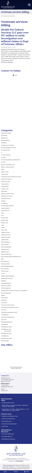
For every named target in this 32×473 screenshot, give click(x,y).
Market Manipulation (6, 247)
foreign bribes (4, 220)
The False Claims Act (7, 436)
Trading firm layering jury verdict (9, 312)
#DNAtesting (4, 138)
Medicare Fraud (5, 251)
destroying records (6, 198)
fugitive (3, 227)
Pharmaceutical (5, 261)
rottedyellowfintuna (6, 283)
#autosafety (4, 135)
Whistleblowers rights (6, 338)
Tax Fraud (3, 309)
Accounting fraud (5, 150)
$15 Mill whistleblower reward (8, 147)
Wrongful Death (5, 340)
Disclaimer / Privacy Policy (19, 459)
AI (1, 152)
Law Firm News (5, 244)
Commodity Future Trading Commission (11, 176)
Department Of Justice (6, 196)
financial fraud (4, 217)
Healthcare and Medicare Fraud (10, 416)
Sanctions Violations (6, 285)
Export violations (5, 208)
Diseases (3, 201)
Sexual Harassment (6, 293)
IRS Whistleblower (5, 242)
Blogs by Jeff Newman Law (8, 164)
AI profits (3, 157)
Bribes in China (4, 171)
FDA (2, 215)
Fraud (2, 225)
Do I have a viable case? (8, 433)
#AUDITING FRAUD (6, 133)
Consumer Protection (6, 179)
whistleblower (4, 324)
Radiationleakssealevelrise (7, 276)
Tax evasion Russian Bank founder (9, 307)
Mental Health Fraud (6, 254)
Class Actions (4, 174)
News (2, 259)
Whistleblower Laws (6, 329)
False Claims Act (5, 210)
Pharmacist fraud (5, 263)
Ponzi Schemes (5, 268)
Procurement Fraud (6, 421)
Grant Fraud (4, 230)
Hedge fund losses (6, 234)
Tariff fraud (4, 300)
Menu (16, 471)
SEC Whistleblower (6, 288)
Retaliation (3, 280)
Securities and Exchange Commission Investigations (14, 290)
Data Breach (4, 191)
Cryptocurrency (5, 184)
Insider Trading (4, 239)
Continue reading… (7, 62)
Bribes (2, 169)
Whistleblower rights (6, 333)
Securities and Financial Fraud (9, 423)
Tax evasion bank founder (7, 305)
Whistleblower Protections (8, 439)
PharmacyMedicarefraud (7, 266)
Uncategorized (4, 314)
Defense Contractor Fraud (7, 193)
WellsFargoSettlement (6, 322)
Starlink (3, 295)
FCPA (2, 213)
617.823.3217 (26, 468)
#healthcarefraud (5, 140)
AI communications (6, 154)
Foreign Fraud (4, 222)
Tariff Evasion (4, 297)
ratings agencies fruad (6, 278)
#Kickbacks (4, 142)
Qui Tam (3, 273)
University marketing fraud (7, 317)
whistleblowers (5, 335)
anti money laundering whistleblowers (10, 159)
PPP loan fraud (4, 271)
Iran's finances (7, 331)
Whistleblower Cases (6, 326)
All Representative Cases (8, 402)
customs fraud (4, 188)
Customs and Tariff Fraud (8, 418)
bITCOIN (3, 162)
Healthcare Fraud (5, 232)
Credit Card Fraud (5, 181)
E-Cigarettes (4, 203)
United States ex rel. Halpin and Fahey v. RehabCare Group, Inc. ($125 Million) (15, 406)
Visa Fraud (3, 319)
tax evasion (4, 302)
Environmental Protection (7, 205)
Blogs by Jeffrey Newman (7, 167)
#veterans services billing (7, 145)
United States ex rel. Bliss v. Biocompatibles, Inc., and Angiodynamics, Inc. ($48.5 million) (15, 409)
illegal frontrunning (5, 237)
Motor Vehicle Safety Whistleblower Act (11, 256)
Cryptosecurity (4, 186)
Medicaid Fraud (5, 249)
